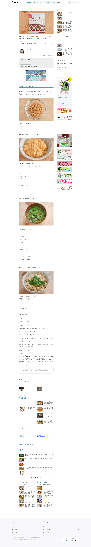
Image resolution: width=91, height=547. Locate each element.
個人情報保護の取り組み (20, 541)
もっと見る (27, 510)
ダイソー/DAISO (65, 124)
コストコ (69, 128)
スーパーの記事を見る (64, 36)
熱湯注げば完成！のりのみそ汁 (25, 64)
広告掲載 (19, 537)
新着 (43, 2)
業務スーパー (65, 128)
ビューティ (49, 526)
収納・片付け (59, 2)
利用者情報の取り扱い (34, 537)
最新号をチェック (64, 103)
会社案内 (13, 541)
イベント (58, 130)
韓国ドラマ (59, 128)
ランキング (47, 2)
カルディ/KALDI (26, 381)
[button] (25, 2)
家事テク (54, 2)
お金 (51, 2)
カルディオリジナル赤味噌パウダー (26, 59)
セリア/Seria (59, 124)
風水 (68, 126)
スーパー (29, 2)
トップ (40, 2)
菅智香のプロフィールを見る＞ (48, 55)
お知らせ (40, 537)
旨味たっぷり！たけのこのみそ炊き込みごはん (28, 66)
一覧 (70, 60)
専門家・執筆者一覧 (22, 539)
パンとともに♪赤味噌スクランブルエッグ (27, 61)
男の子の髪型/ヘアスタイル (61, 126)
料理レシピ (33, 2)
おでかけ (69, 130)
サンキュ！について (15, 539)
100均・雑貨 (14, 529)
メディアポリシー (27, 537)
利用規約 (22, 537)
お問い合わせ (14, 537)
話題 (37, 2)
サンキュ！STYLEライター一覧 (30, 539)
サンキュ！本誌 (64, 130)
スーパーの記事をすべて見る (36, 477)
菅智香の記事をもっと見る (36, 375)
